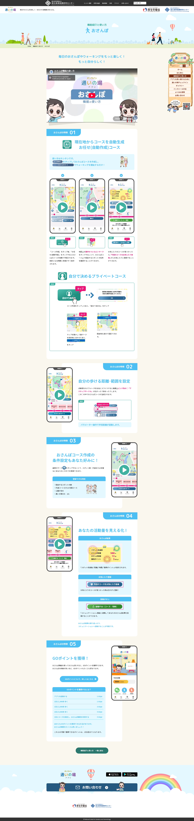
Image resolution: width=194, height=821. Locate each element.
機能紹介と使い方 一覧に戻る (92, 750)
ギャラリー (180, 85)
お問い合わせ (125, 3)
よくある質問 (180, 92)
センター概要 (87, 3)
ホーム (180, 69)
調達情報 (104, 3)
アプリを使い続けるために (180, 79)
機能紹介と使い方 (38, 46)
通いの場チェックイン (180, 82)
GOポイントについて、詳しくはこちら (79, 679)
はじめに (180, 72)
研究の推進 (97, 3)
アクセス (116, 3)
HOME (29, 46)
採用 (110, 3)
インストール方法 (179, 89)
